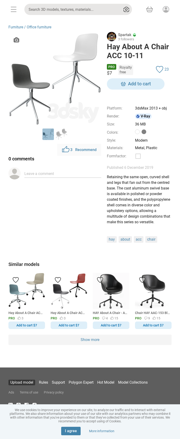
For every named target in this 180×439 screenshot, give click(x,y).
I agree (71, 431)
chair (151, 239)
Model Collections (133, 382)
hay (112, 239)
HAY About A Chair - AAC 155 (110, 313)
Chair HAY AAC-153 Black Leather (152, 313)
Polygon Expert (81, 382)
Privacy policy (54, 392)
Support (58, 382)
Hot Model (105, 382)
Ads (11, 392)
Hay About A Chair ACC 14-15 (68, 313)
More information (101, 431)
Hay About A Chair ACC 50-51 (25, 313)
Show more (90, 339)
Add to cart (139, 84)
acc (139, 239)
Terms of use (29, 392)
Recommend (83, 150)
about (125, 239)
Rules (43, 382)
